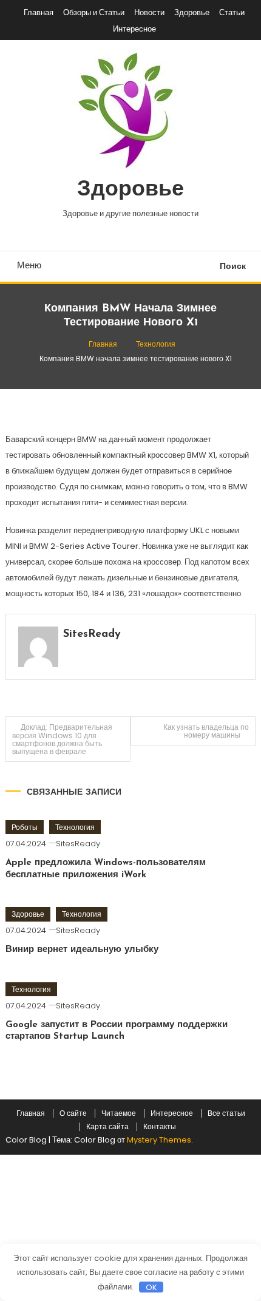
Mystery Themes (159, 1140)
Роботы (25, 827)
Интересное (134, 29)
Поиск (233, 266)
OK (151, 1287)
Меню (29, 265)
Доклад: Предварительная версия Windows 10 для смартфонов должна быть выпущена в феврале (62, 739)
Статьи (232, 12)
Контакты (159, 1127)
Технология (75, 827)
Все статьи (226, 1113)
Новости (149, 12)
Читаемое (118, 1113)
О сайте (73, 1113)
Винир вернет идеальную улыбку (81, 949)
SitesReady (92, 634)
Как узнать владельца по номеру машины (206, 731)
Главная (38, 12)
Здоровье (191, 12)
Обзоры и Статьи (93, 12)
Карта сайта (107, 1127)
